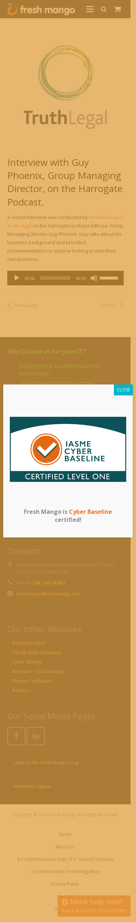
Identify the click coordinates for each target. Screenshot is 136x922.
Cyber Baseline (90, 512)
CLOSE (123, 390)
